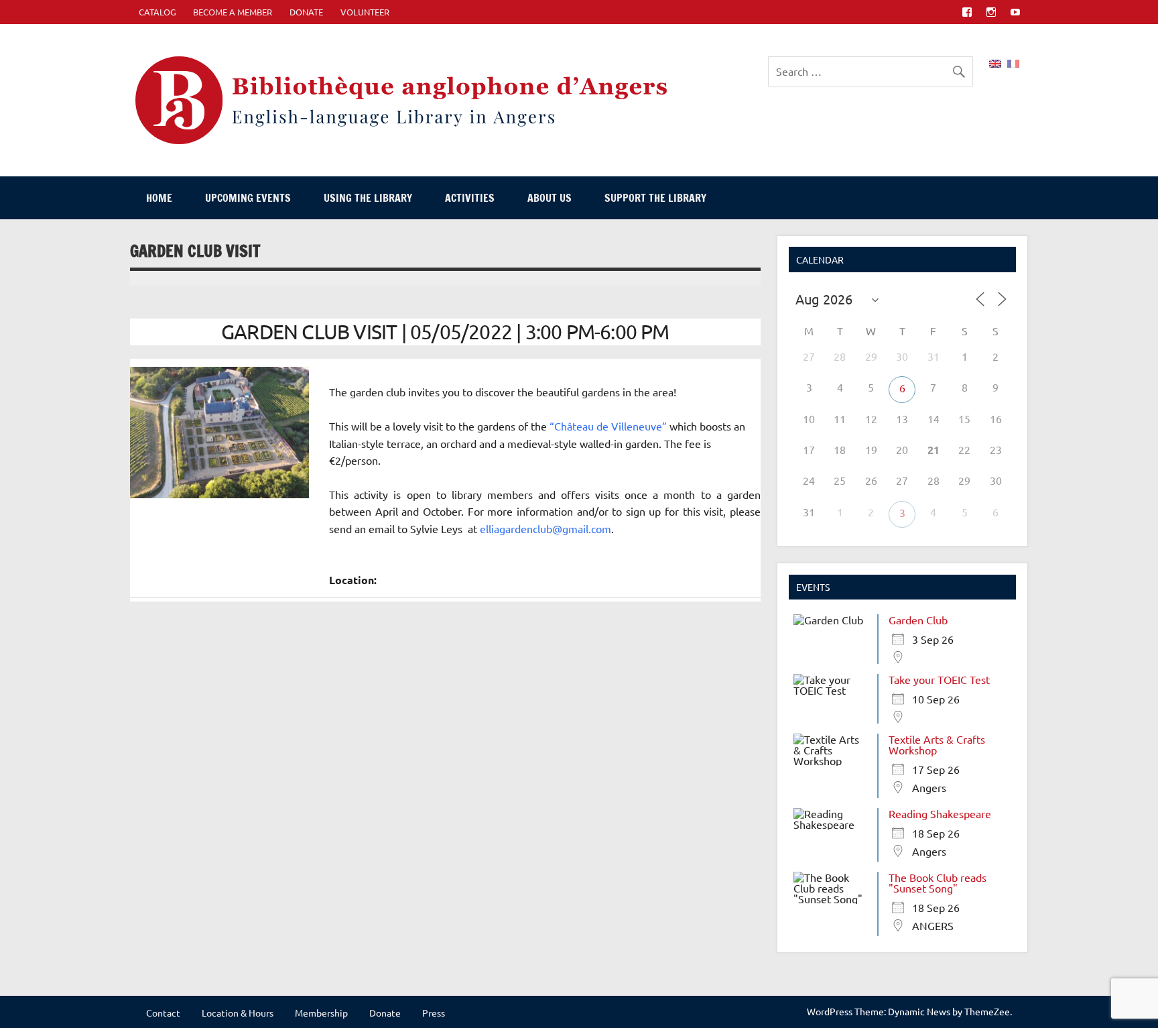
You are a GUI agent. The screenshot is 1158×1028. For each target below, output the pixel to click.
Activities (470, 197)
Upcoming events (248, 197)
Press (433, 1012)
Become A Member (232, 11)
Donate (306, 11)
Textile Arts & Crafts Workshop (937, 744)
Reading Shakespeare (940, 813)
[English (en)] (995, 61)
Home (159, 197)
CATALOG (157, 11)
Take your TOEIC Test (939, 679)
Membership (321, 1012)
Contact (163, 1012)
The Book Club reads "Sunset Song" (937, 882)
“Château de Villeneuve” (608, 426)
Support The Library (655, 197)
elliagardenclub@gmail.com (545, 528)
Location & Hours (237, 1012)
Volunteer (364, 11)
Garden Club (918, 619)
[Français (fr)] (1013, 61)
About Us (549, 197)
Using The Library (368, 197)
